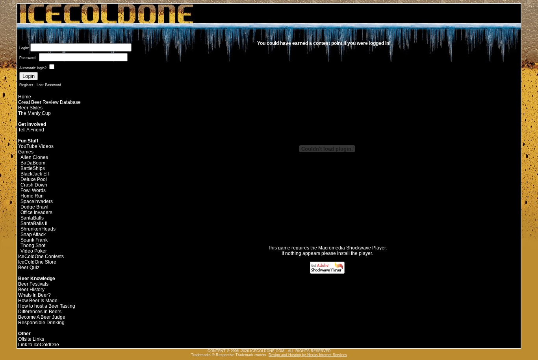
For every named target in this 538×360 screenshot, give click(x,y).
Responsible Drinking (41, 322)
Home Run (32, 196)
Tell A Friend (31, 130)
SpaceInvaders (36, 201)
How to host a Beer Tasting (46, 306)
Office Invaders (36, 212)
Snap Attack (33, 234)
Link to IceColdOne (38, 344)
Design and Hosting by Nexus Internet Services (308, 355)
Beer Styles (30, 108)
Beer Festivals (33, 284)
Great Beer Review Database (49, 102)
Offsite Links (31, 339)
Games (25, 152)
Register (26, 85)
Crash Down (33, 185)
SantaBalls (32, 218)
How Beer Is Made (38, 300)
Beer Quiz (28, 267)
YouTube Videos (36, 146)
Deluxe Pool (33, 179)
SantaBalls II (33, 223)
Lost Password (49, 85)
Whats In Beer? (34, 295)
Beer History (31, 289)
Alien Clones (34, 157)
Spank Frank (34, 240)
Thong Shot (32, 245)
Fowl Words (33, 190)
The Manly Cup (34, 113)
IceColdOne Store (37, 262)
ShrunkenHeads (38, 229)
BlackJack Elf (34, 174)
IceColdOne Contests (41, 256)
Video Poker (33, 251)
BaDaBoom (32, 163)
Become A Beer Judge (41, 317)
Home (24, 97)
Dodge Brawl (34, 207)
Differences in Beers (39, 311)
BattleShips (32, 168)
